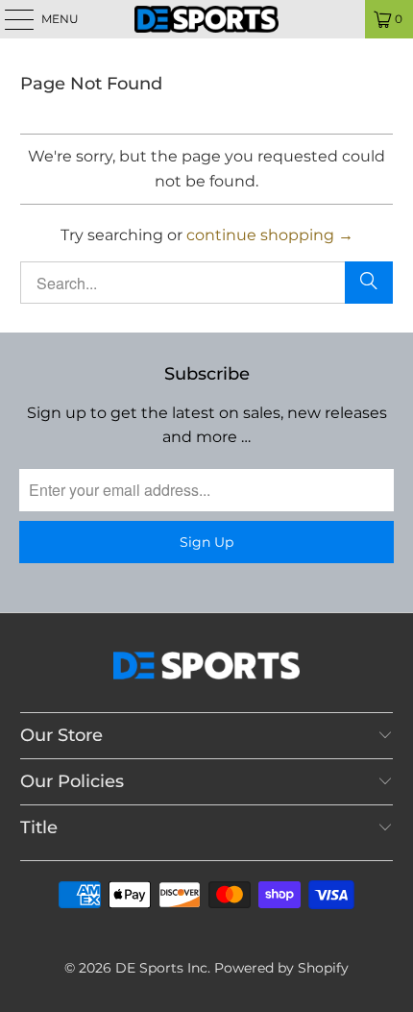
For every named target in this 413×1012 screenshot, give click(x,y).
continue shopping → (269, 235)
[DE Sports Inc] (207, 19)
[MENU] (10, 19)
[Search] (369, 282)
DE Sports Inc (161, 967)
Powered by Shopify (281, 967)
